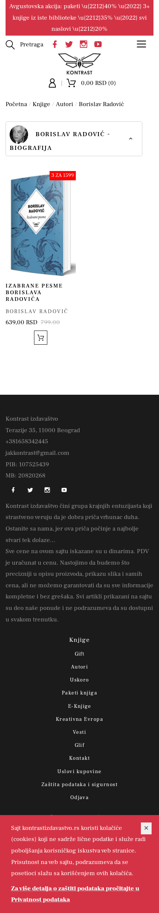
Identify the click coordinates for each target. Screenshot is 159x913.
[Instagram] (85, 43)
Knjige (41, 104)
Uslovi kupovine (79, 771)
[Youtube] (100, 43)
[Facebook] (56, 43)
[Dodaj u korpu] (40, 338)
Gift (80, 654)
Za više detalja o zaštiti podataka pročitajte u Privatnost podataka (75, 894)
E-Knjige (79, 706)
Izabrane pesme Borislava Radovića (34, 292)
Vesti (79, 732)
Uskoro (79, 680)
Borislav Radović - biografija (60, 141)
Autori (64, 104)
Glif (80, 745)
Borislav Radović (101, 104)
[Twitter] (71, 43)
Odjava (79, 797)
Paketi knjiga (79, 693)
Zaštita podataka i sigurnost (79, 784)
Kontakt (79, 758)
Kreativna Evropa (80, 719)
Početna (16, 104)
